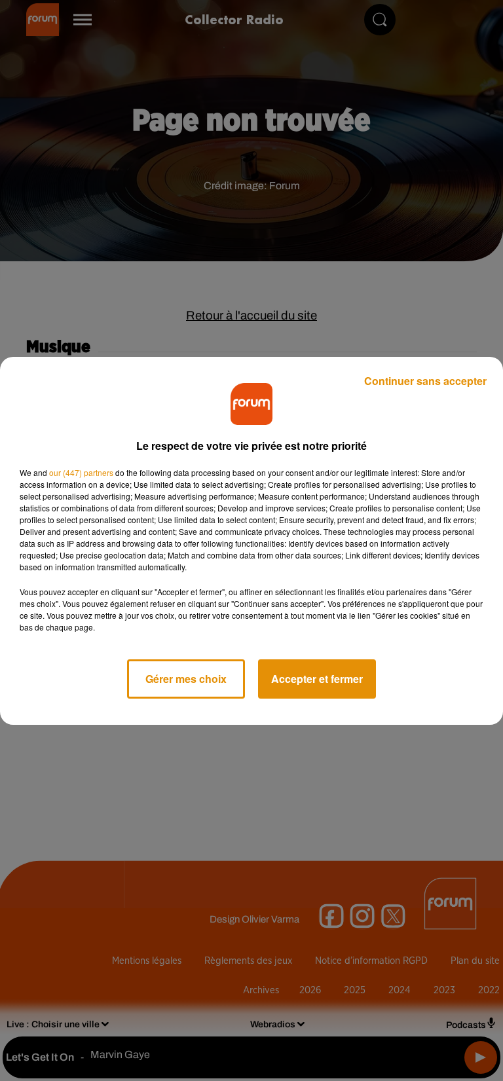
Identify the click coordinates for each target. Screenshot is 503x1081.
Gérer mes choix (186, 678)
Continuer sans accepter (425, 380)
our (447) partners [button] (81, 472)
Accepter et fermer (317, 678)
